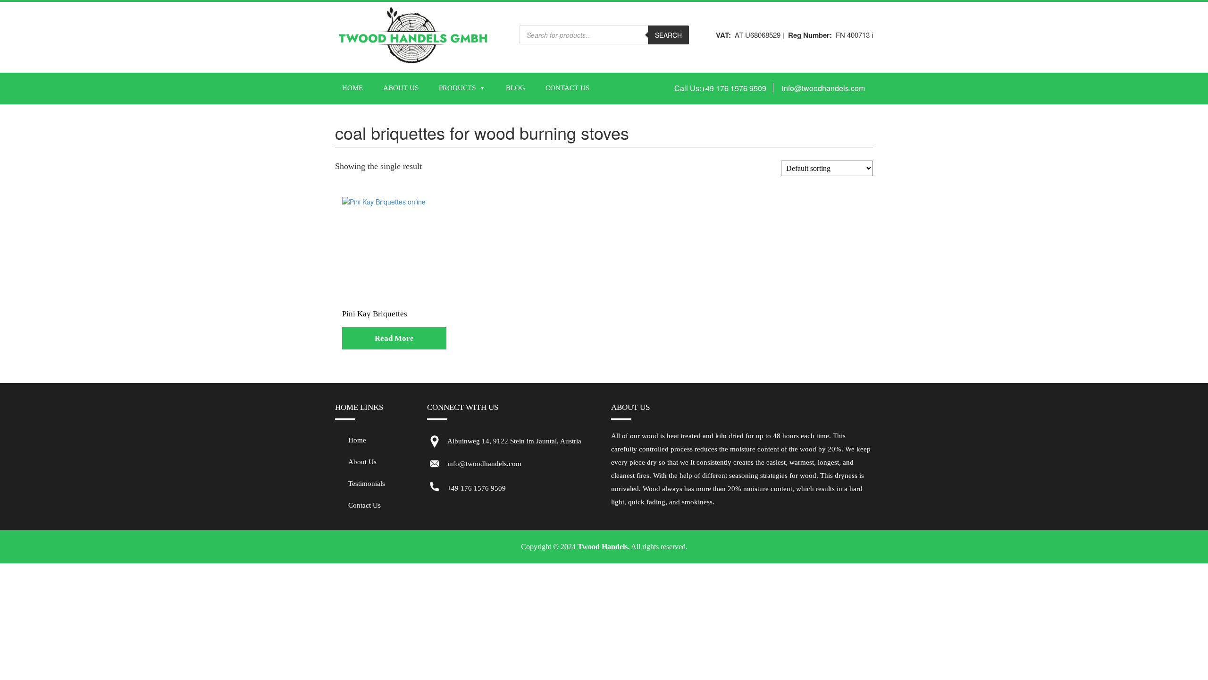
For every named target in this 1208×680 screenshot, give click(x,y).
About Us (401, 88)
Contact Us (567, 88)
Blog (515, 88)
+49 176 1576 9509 (733, 88)
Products (457, 88)
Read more (394, 338)
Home (352, 88)
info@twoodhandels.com (823, 88)
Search (668, 35)
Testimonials (366, 483)
